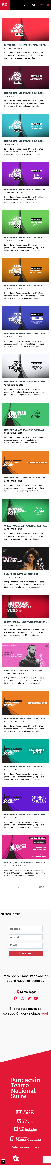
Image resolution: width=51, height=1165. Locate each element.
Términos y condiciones (20, 1147)
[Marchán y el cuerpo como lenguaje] (25, 559)
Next (41, 887)
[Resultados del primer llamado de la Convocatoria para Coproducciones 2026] (25, 318)
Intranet (36, 1147)
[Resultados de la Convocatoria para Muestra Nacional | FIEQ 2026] (25, 174)
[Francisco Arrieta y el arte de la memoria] (25, 655)
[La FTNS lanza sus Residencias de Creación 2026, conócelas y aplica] (25, 29)
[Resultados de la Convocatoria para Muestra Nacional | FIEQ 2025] (25, 414)
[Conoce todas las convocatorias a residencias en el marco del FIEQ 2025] (25, 510)
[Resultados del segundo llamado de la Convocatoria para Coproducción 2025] (25, 462)
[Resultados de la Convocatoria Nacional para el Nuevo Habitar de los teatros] (25, 270)
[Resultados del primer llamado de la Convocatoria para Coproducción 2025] (25, 703)
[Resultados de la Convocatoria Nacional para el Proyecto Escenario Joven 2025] (25, 751)
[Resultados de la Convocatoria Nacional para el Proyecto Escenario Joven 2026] (25, 222)
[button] (33, 5)
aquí (44, 1013)
